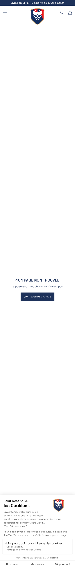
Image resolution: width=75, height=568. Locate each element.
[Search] (62, 12)
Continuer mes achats (38, 296)
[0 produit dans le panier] (70, 12)
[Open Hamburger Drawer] (5, 12)
